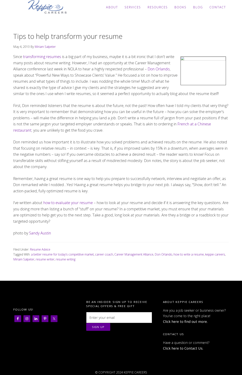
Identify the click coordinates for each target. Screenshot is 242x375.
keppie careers (215, 254)
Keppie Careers (47, 7)
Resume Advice (40, 249)
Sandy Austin (40, 233)
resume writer (45, 259)
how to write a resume (189, 254)
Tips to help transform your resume (68, 36)
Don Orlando (159, 69)
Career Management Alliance (133, 254)
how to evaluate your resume (68, 202)
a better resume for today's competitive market (62, 254)
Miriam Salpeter (23, 259)
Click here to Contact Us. (183, 348)
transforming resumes (42, 56)
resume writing (65, 259)
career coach (104, 254)
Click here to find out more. (185, 321)
